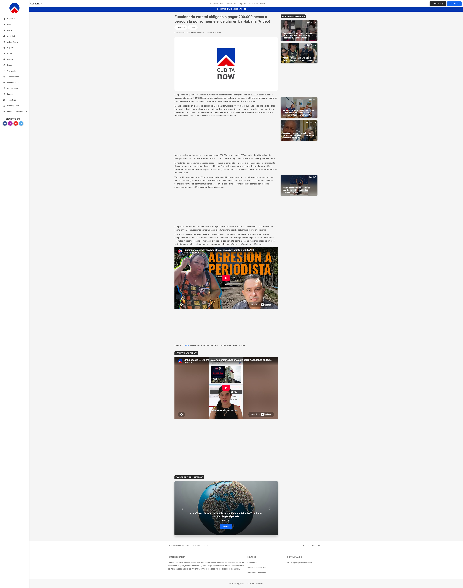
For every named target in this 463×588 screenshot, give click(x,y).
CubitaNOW (36, 3)
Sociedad (181, 27)
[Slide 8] (237, 532)
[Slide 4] (219, 532)
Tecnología (253, 3)
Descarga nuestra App (256, 568)
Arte (235, 3)
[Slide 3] (215, 532)
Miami (229, 3)
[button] (14, 111)
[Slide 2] (211, 532)
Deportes (243, 3)
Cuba (222, 3)
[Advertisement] (226, 135)
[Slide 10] (245, 532)
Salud (262, 3)
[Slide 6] (228, 532)
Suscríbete (252, 563)
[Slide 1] (206, 532)
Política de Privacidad (256, 573)
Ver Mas (226, 526)
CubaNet (186, 345)
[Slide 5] (224, 532)
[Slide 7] (232, 532)
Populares (214, 3)
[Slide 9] (241, 532)
